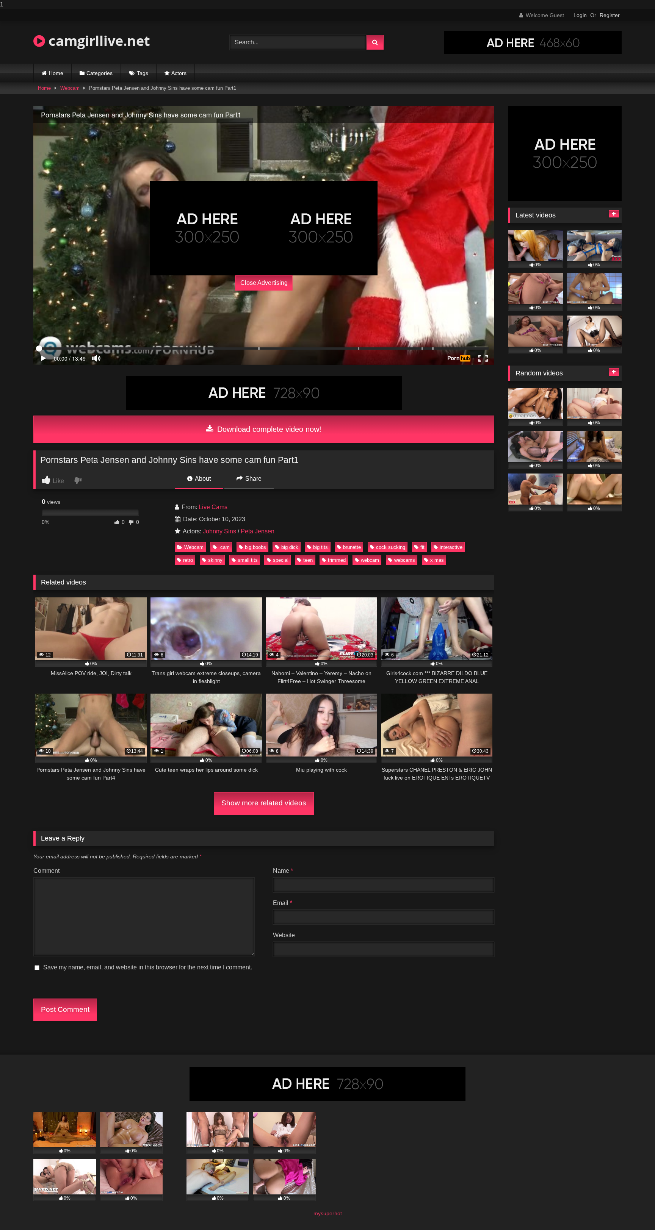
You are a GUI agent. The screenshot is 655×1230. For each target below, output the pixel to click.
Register (610, 15)
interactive (451, 547)
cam (224, 547)
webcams (404, 560)
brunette (352, 547)
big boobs (255, 547)
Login (580, 15)
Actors (178, 73)
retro (188, 560)
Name (283, 870)
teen (308, 560)
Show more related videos (263, 803)
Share (253, 478)
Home (56, 73)
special (280, 560)
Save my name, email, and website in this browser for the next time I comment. (147, 967)
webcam (370, 560)
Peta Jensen (257, 531)
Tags (142, 73)
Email (282, 903)
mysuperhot (327, 1213)
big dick (289, 547)
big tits (320, 547)
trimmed (337, 560)
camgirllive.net (97, 40)
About (202, 478)
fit (422, 547)
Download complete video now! (268, 429)
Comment (46, 870)
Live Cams (213, 507)
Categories (99, 73)
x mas (437, 560)
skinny (215, 560)
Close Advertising (264, 283)
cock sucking (390, 547)
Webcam (70, 88)
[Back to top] (631, 1209)
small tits (248, 560)
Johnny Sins (219, 531)
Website (284, 935)
